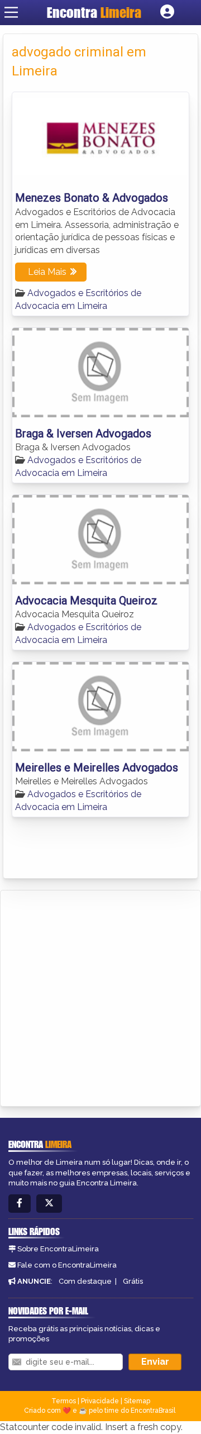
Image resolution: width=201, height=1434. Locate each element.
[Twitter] (49, 1203)
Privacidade (100, 1401)
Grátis (133, 1281)
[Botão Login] (167, 12)
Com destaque (85, 1281)
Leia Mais (47, 271)
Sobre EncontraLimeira (58, 1249)
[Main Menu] (11, 12)
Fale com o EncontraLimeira (67, 1265)
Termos (63, 1401)
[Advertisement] (100, 996)
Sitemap (137, 1401)
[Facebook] (19, 1203)
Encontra (94, 12)
